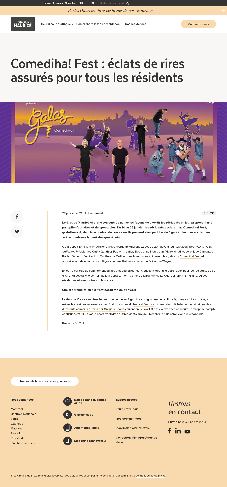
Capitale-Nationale (23, 414)
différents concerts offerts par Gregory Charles (94, 309)
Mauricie (16, 428)
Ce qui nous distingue (56, 24)
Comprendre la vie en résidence (98, 24)
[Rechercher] (127, 3)
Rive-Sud (17, 438)
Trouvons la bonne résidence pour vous (45, 381)
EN (92, 3)
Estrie (15, 418)
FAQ (80, 3)
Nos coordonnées (129, 418)
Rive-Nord (17, 433)
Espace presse (127, 399)
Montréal (17, 409)
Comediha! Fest (190, 256)
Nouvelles (70, 3)
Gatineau (17, 423)
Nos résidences (135, 24)
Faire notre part (127, 409)
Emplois (46, 3)
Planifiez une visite (23, 443)
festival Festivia (143, 304)
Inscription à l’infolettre (133, 428)
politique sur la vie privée (150, 475)
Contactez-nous (198, 24)
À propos (58, 3)
